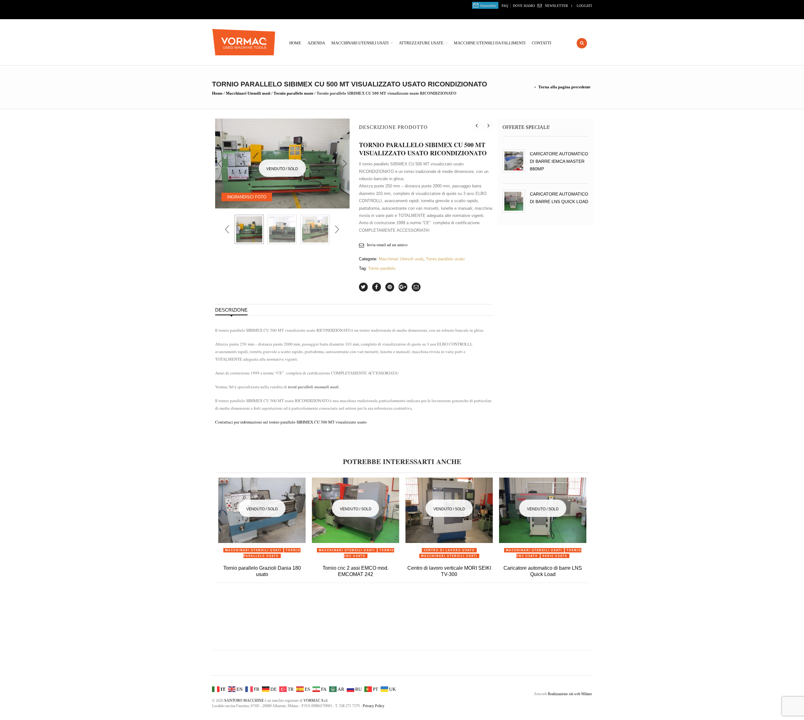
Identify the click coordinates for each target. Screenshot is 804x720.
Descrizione (231, 309)
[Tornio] (282, 229)
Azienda (316, 43)
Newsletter (556, 6)
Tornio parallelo (381, 268)
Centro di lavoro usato (449, 550)
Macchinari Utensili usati (359, 43)
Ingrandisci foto (246, 197)
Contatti (541, 43)
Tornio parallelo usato (293, 93)
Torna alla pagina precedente (564, 87)
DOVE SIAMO (524, 6)
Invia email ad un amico (387, 244)
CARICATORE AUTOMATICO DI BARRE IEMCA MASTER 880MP (559, 161)
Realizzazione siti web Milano (570, 694)
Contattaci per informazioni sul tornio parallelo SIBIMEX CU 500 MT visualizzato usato (291, 422)
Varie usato (555, 555)
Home (295, 43)
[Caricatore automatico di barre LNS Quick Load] (514, 201)
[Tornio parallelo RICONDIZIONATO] (315, 229)
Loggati (584, 6)
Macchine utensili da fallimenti (489, 43)
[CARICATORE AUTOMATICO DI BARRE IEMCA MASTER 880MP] (514, 161)
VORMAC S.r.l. (315, 700)
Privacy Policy (373, 706)
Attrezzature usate (421, 43)
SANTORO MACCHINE (244, 700)
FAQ (505, 6)
